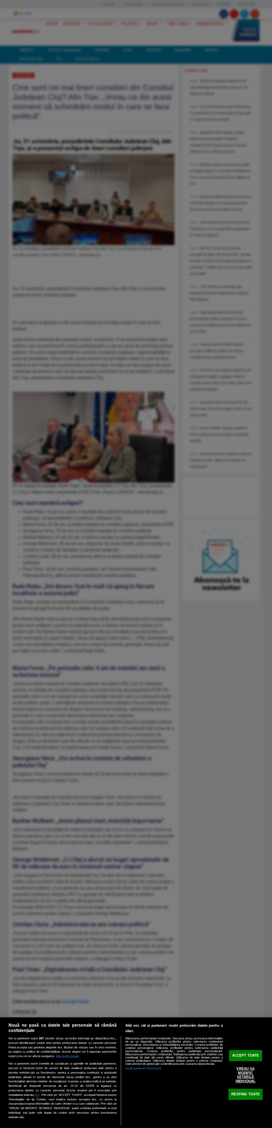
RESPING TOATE (245, 1094)
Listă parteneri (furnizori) (143, 1068)
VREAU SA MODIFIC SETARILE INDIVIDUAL (246, 1075)
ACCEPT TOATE (245, 1055)
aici (37, 1095)
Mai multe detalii (67, 1056)
